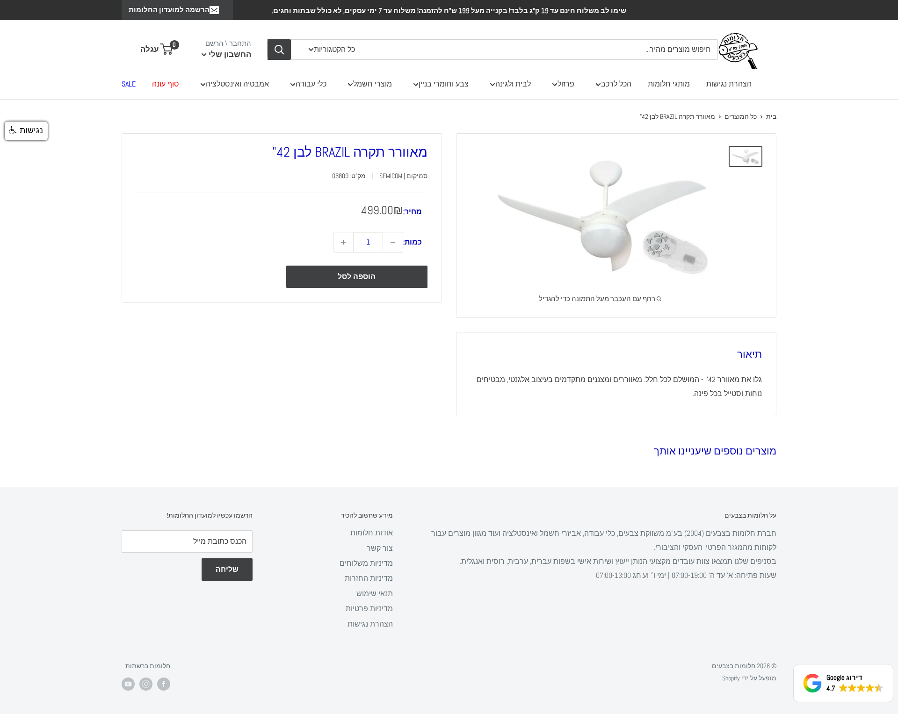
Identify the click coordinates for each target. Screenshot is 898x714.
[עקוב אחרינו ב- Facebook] (163, 683)
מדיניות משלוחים (366, 563)
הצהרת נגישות (729, 84)
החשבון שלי (229, 54)
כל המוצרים (740, 116)
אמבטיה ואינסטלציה (237, 84)
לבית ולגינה (513, 84)
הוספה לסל (357, 276)
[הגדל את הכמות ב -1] (343, 242)
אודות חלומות (371, 533)
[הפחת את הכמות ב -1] (393, 242)
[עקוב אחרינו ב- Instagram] (145, 683)
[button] (26, 131)
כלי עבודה (311, 84)
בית (771, 116)
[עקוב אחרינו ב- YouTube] (128, 683)
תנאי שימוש (374, 594)
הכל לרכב (616, 84)
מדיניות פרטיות (369, 608)
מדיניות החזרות (369, 578)
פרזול (566, 84)
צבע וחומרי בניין (444, 84)
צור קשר (380, 548)
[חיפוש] (279, 49)
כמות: (412, 242)
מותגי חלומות (669, 84)
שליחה (227, 569)
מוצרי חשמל (372, 84)
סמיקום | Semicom (403, 176)
